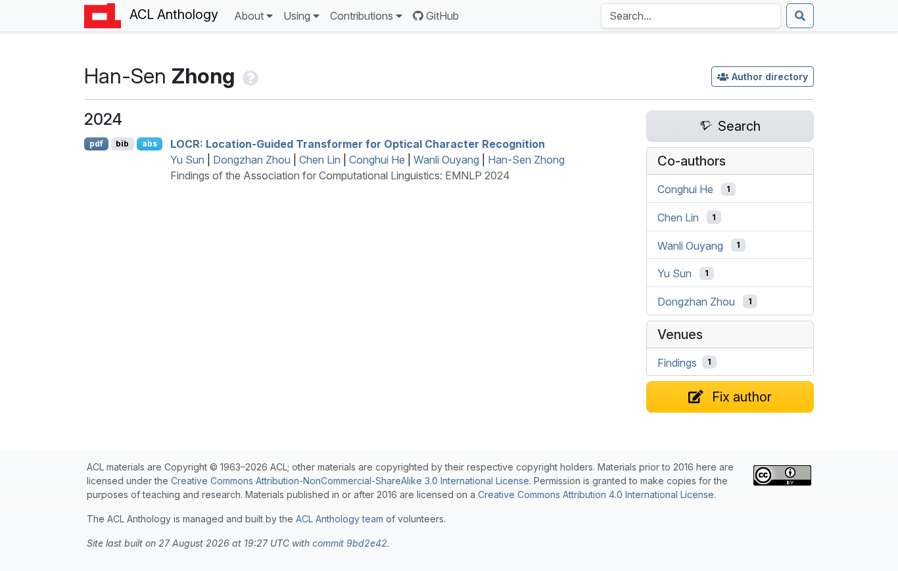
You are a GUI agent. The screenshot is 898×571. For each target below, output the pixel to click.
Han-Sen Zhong (526, 159)
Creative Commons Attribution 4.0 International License (596, 494)
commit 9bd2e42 (349, 543)
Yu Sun (187, 159)
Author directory (770, 76)
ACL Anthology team (339, 518)
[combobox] (691, 15)
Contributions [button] (361, 15)
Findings (677, 362)
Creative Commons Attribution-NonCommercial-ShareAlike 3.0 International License (350, 480)
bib (122, 143)
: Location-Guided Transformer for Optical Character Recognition (357, 143)
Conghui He (377, 159)
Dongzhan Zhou (252, 159)
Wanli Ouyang (446, 159)
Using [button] (296, 15)
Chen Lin (320, 159)
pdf (96, 143)
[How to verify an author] (249, 76)
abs (149, 143)
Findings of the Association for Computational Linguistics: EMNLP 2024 (340, 175)
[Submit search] (800, 15)
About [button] (249, 15)
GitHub (442, 15)
